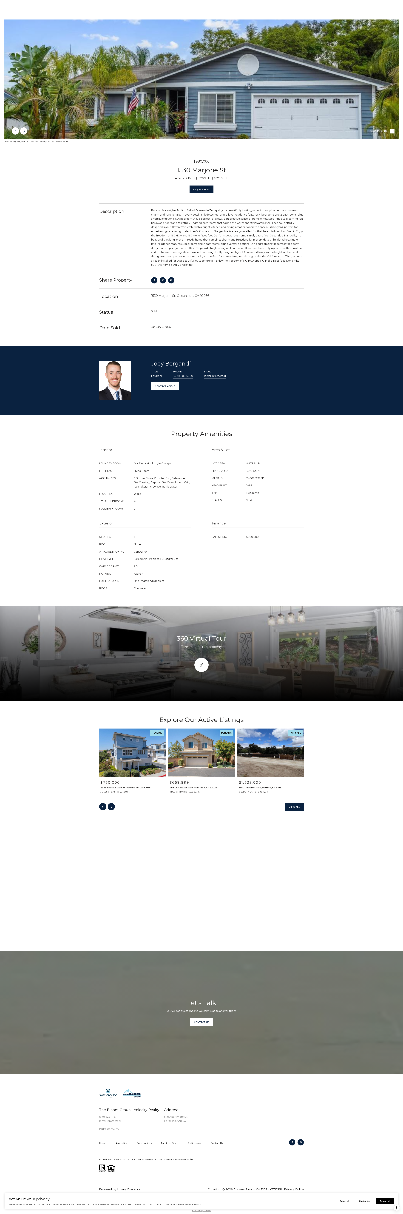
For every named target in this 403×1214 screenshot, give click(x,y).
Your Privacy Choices (201, 1210)
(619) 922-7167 (108, 1116)
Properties (121, 1143)
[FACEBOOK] (292, 1142)
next (23, 131)
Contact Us (217, 1143)
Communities (144, 1143)
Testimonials (194, 1143)
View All (294, 807)
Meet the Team (169, 1143)
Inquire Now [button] (201, 189)
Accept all (385, 1201)
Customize (364, 1201)
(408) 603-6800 (183, 375)
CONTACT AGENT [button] (165, 386)
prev (15, 131)
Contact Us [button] (201, 1022)
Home (102, 1143)
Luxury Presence (129, 1189)
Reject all (344, 1201)
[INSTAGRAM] (301, 1142)
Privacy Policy (294, 1189)
